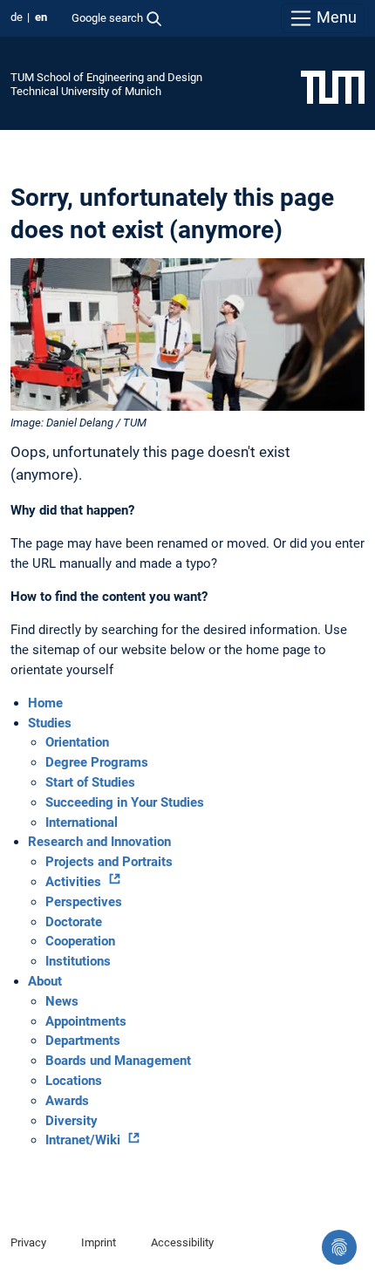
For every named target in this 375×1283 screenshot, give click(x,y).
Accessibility (182, 1242)
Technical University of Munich (85, 91)
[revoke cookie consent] (339, 1247)
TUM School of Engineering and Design (106, 77)
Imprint (98, 1242)
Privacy (28, 1242)
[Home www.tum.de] (333, 86)
